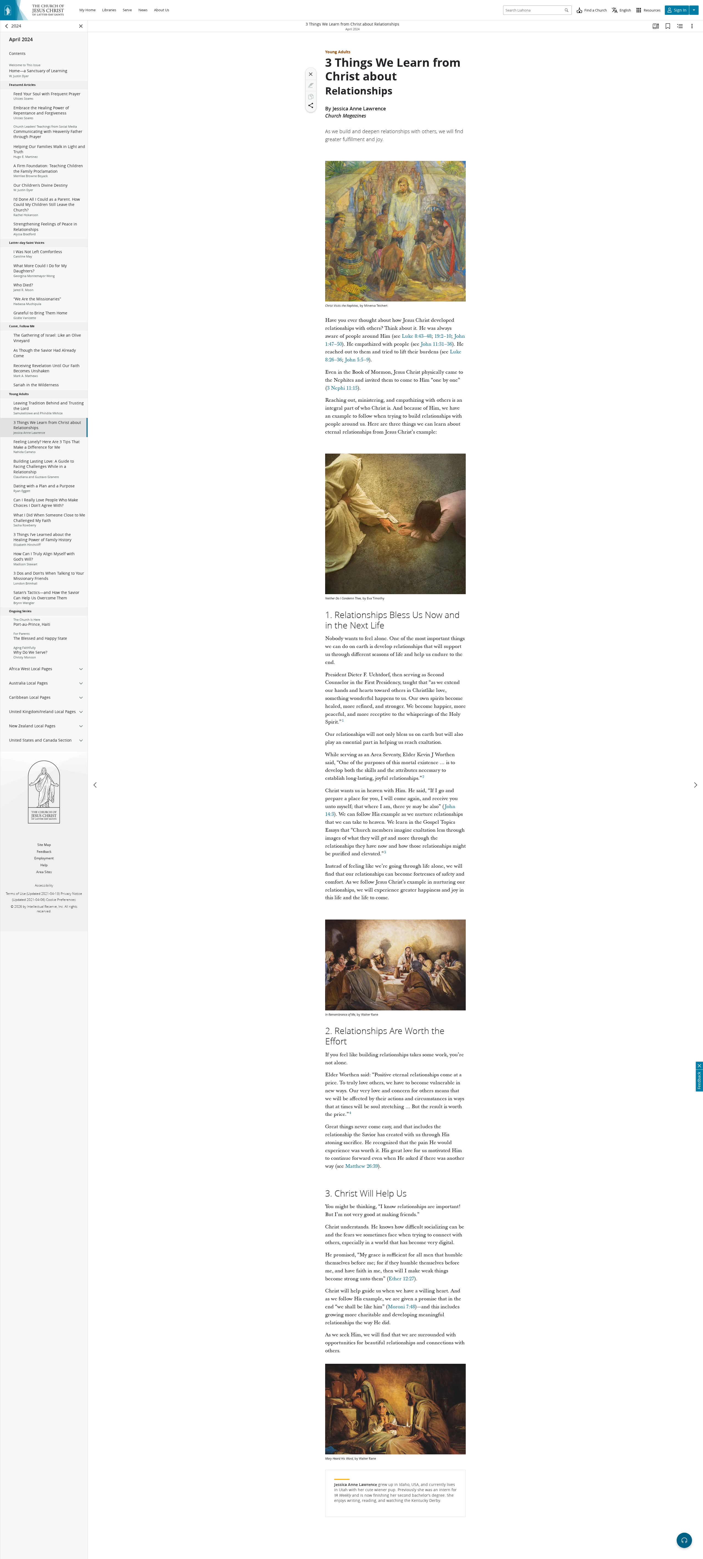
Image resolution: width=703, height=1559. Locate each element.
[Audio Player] (684, 1540)
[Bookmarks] (667, 26)
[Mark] (310, 85)
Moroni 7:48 (401, 1306)
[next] (695, 785)
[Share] (310, 105)
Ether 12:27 (401, 1278)
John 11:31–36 (436, 344)
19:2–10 (442, 336)
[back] (6, 26)
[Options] (692, 26)
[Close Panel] (81, 26)
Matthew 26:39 (361, 1166)
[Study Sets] (655, 26)
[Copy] (310, 96)
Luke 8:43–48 (416, 336)
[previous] (95, 785)
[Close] (310, 74)
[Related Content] (679, 26)
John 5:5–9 (357, 359)
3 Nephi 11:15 (342, 388)
